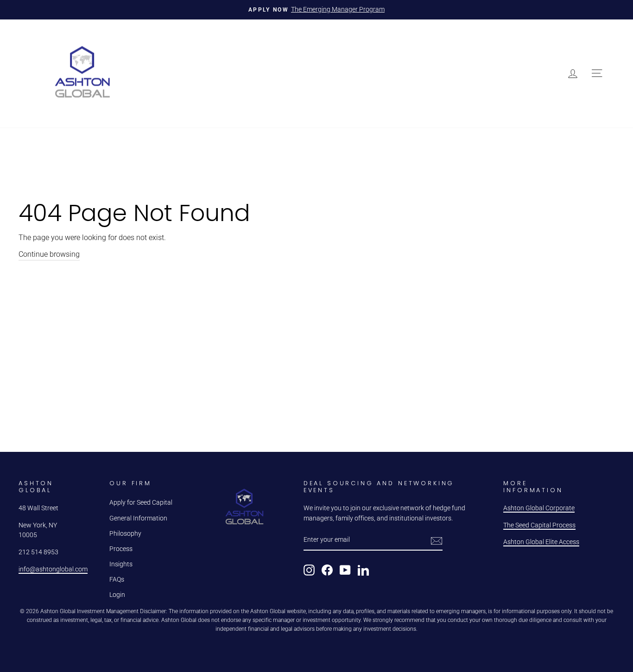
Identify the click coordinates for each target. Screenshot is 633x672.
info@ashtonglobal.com (53, 569)
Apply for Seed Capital (140, 502)
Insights (121, 564)
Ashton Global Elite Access (541, 541)
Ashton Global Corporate (539, 508)
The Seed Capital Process (539, 525)
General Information (138, 518)
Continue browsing (49, 254)
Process (121, 548)
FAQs (116, 579)
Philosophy (125, 533)
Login (117, 594)
